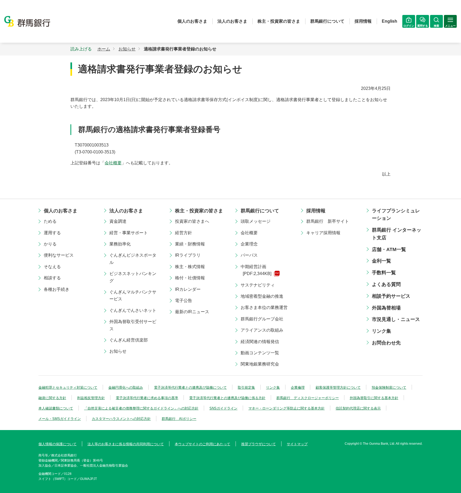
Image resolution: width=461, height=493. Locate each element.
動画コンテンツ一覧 (260, 353)
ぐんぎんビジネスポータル (132, 258)
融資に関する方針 (52, 398)
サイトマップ (297, 444)
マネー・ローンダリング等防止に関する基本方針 (286, 408)
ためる (50, 221)
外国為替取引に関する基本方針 (374, 398)
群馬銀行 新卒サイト (327, 221)
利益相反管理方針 (91, 398)
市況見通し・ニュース (396, 319)
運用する (52, 232)
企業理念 (249, 244)
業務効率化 (120, 244)
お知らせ (117, 351)
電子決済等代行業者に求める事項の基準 (147, 398)
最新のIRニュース (192, 311)
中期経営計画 (256, 270)
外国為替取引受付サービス (132, 325)
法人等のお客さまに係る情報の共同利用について (126, 444)
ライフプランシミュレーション (396, 214)
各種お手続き (56, 289)
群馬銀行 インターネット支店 (396, 233)
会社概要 (113, 163)
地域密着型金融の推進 (262, 296)
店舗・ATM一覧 (389, 249)
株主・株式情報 (190, 266)
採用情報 (363, 21)
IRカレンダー (188, 289)
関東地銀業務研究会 (260, 364)
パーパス (249, 255)
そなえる (52, 266)
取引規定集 (246, 387)
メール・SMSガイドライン (59, 419)
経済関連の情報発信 (260, 341)
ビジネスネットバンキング (132, 277)
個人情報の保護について (57, 444)
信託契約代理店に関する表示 (358, 408)
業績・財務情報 (190, 244)
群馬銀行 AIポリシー (179, 419)
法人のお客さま (232, 21)
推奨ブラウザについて (258, 444)
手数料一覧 (384, 272)
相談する (52, 278)
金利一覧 (381, 261)
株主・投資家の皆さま (278, 21)
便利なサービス (59, 255)
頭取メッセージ (256, 221)
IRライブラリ (188, 255)
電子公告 (183, 300)
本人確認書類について (55, 408)
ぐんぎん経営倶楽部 (128, 340)
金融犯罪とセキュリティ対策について (67, 387)
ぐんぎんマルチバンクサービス (132, 295)
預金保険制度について (389, 387)
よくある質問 (386, 284)
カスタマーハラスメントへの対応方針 (121, 419)
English (389, 21)
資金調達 (117, 221)
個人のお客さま (192, 21)
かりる (50, 244)
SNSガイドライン (223, 408)
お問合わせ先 (386, 342)
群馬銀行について (327, 21)
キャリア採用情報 (323, 232)
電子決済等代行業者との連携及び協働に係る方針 (227, 398)
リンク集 (381, 331)
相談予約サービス (391, 296)
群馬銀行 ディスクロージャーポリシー (307, 398)
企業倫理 (298, 387)
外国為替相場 (386, 308)
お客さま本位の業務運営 (264, 307)
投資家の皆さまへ (192, 221)
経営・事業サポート (128, 232)
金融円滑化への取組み (125, 387)
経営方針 (183, 232)
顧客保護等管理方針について (338, 387)
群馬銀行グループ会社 (262, 319)
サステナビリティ (258, 285)
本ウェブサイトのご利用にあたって (202, 444)
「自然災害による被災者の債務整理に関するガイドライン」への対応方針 (141, 408)
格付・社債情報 (190, 278)
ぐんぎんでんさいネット (132, 310)
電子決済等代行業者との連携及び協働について (190, 387)
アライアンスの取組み (262, 330)
